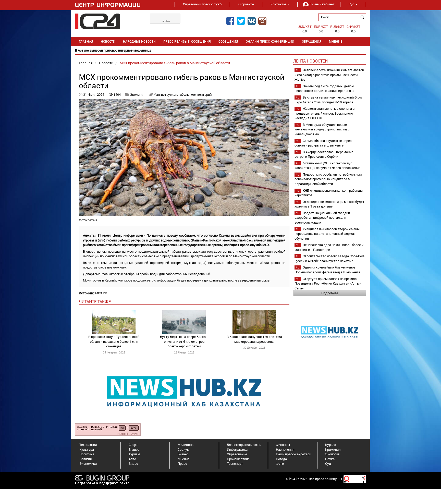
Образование (237, 454)
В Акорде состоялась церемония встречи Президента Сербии (324, 154)
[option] (220, 50)
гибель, (184, 94)
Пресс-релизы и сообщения (187, 41)
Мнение (335, 41)
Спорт (133, 444)
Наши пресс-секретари (293, 454)
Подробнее (329, 293)
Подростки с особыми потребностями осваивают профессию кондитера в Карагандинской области (328, 179)
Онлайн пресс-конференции (270, 41)
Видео (133, 463)
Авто (132, 459)
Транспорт (235, 463)
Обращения (311, 41)
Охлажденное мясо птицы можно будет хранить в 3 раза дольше (329, 204)
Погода (281, 459)
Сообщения (228, 41)
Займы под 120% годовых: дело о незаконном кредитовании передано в (324, 88)
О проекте (246, 4)
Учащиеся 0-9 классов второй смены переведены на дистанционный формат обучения (327, 234)
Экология (137, 94)
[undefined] (108, 429)
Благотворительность (244, 444)
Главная (86, 41)
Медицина (185, 444)
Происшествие (238, 459)
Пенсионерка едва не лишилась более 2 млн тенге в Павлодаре (329, 247)
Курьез (330, 444)
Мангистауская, (166, 94)
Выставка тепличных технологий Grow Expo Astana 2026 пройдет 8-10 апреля (328, 99)
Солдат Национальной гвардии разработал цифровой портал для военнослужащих (322, 218)
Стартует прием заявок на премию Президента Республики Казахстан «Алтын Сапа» (328, 283)
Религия (85, 459)
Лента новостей (310, 61)
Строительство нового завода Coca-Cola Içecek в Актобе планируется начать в (329, 258)
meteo (166, 21)
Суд (328, 463)
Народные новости (139, 41)
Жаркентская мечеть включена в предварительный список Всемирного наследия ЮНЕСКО (324, 113)
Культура (86, 449)
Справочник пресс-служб (202, 4)
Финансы (283, 444)
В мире (134, 449)
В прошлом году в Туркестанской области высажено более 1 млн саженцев (113, 341)
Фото (280, 463)
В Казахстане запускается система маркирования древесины (254, 339)
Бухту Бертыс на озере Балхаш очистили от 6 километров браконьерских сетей (184, 341)
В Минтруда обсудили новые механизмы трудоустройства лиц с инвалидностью (322, 129)
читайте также (95, 301)
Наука (330, 459)
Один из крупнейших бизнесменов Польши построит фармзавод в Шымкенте (327, 269)
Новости (108, 41)
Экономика (88, 463)
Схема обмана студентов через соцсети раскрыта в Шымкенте (323, 143)
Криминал (332, 449)
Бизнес (183, 454)
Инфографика (237, 449)
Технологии (88, 444)
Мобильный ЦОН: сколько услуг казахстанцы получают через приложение (327, 165)
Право (182, 463)
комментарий (201, 94)
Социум (184, 449)
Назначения (285, 449)
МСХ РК (101, 293)
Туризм (134, 454)
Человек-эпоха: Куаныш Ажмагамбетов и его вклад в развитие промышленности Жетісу (329, 75)
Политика (86, 454)
